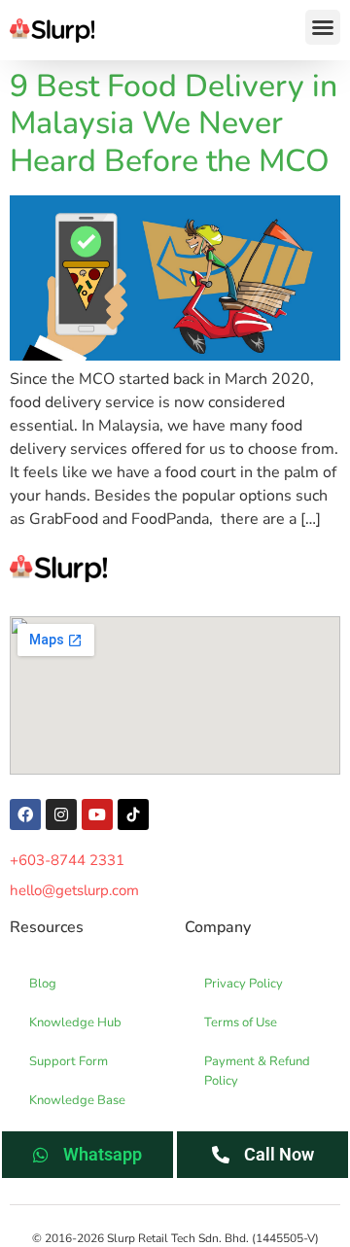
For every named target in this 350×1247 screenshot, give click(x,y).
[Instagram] (61, 814)
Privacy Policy (243, 983)
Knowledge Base (77, 1100)
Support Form (68, 1061)
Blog (42, 983)
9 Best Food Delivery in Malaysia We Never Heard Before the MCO (173, 123)
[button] (322, 27)
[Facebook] (25, 814)
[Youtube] (97, 814)
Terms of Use (240, 1022)
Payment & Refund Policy (257, 1071)
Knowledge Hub (75, 1022)
